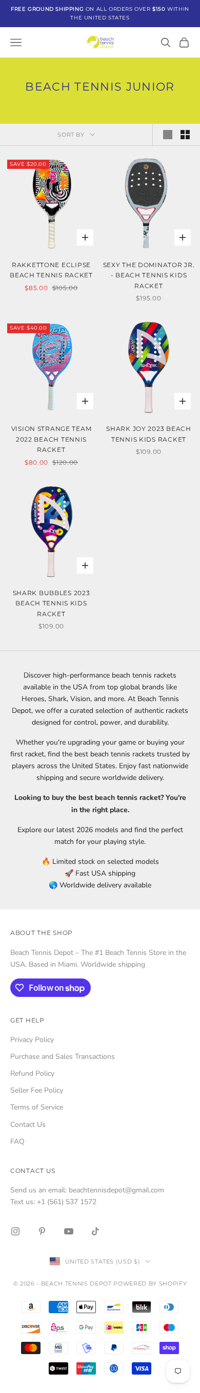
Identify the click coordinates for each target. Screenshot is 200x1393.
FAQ (17, 1141)
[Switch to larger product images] (167, 134)
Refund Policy (32, 1073)
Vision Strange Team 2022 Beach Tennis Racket (51, 439)
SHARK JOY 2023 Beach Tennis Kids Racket (148, 434)
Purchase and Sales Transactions (62, 1056)
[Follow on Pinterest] (42, 1231)
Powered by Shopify (150, 1283)
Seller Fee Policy (36, 1090)
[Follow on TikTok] (95, 1231)
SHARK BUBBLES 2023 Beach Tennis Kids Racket (51, 603)
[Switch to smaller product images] (185, 134)
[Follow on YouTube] (69, 1231)
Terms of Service (36, 1107)
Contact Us (28, 1124)
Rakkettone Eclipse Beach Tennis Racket (51, 270)
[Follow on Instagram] (15, 1231)
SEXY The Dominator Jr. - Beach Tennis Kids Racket (149, 275)
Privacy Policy (32, 1039)
